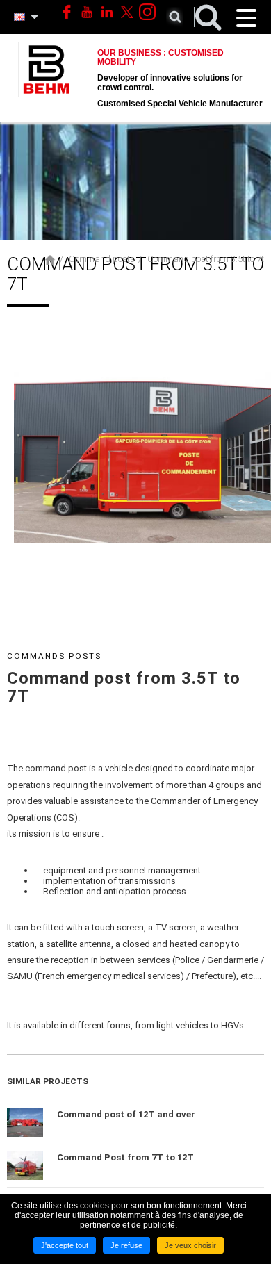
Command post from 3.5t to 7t (205, 259)
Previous (23, 516)
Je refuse (126, 1245)
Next (261, 516)
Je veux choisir (190, 1245)
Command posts (102, 259)
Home (50, 260)
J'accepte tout (64, 1245)
